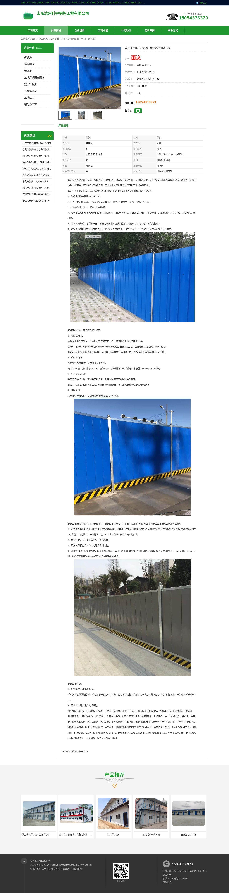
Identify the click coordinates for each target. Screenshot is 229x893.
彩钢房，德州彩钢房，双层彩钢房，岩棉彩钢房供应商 (37, 188)
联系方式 (173, 30)
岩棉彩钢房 (30, 91)
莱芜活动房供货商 (76, 834)
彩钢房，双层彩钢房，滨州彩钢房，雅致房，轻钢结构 (37, 156)
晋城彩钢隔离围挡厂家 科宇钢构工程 (37, 201)
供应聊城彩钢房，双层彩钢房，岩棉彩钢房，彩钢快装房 (37, 162)
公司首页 (33, 30)
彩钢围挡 (54, 39)
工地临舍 (29, 97)
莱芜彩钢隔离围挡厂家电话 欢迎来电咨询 (191, 834)
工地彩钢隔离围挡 (34, 77)
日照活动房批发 (113, 834)
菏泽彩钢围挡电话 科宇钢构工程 (151, 834)
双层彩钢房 (30, 84)
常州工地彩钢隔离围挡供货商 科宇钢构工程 (37, 194)
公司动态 (126, 30)
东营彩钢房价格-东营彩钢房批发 (37, 175)
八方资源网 (47, 869)
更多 (50, 136)
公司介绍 (103, 30)
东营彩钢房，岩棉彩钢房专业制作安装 (37, 181)
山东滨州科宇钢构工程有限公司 (65, 865)
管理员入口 (68, 869)
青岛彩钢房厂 (38, 834)
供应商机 (56, 30)
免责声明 (57, 869)
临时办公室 (30, 104)
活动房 (28, 71)
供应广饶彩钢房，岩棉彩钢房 (37, 143)
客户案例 (150, 30)
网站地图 (78, 869)
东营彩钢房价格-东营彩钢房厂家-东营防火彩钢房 (37, 149)
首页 (34, 39)
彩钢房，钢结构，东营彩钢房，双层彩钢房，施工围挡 (37, 169)
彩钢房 (28, 57)
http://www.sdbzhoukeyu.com (75, 751)
